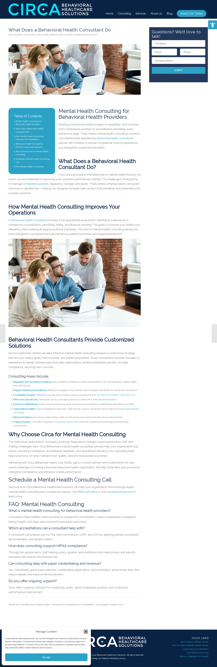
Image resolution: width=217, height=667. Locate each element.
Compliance (29, 35)
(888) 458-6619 (87, 491)
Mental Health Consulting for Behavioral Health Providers (28, 123)
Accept (46, 657)
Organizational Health (85, 35)
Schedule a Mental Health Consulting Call (33, 160)
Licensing (68, 35)
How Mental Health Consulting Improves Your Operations (30, 138)
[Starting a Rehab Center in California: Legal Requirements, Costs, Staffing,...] (2, 333)
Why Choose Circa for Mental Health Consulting (32, 153)
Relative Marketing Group (113, 658)
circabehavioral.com (119, 491)
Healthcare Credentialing (49, 35)
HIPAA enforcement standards (101, 399)
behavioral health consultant (29, 220)
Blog (10, 35)
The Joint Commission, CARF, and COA (115, 395)
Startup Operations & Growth (194, 656)
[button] (212, 24)
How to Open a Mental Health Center (190, 645)
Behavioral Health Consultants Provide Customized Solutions (29, 145)
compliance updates (36, 183)
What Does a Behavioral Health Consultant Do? (30, 130)
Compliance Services (198, 652)
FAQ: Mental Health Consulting (29, 166)
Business (18, 35)
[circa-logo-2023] (50, 9)
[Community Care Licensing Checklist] (214, 333)
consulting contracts (64, 422)
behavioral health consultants (115, 138)
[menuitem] (109, 13)
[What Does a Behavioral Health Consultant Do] (74, 69)
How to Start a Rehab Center (194, 641)
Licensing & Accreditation (196, 649)
